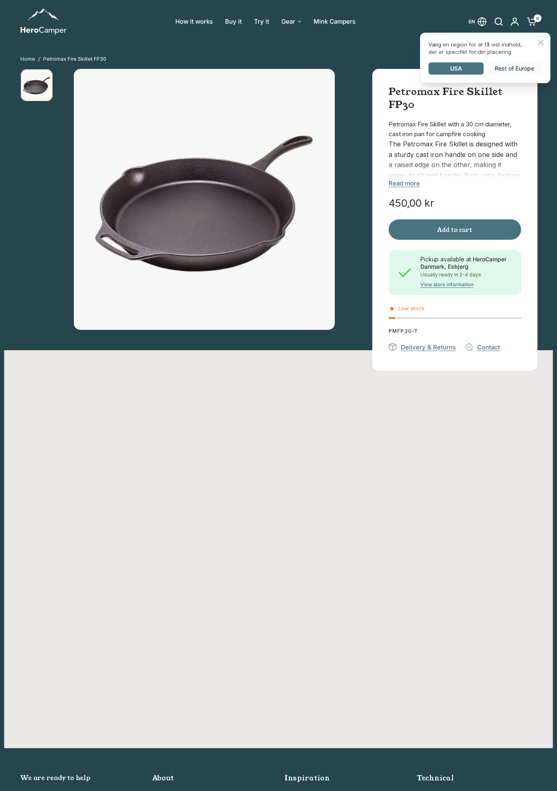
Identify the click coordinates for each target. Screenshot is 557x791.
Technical (435, 778)
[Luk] (541, 43)
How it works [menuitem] (194, 21)
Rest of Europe (514, 68)
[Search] (499, 21)
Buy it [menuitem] (233, 21)
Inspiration (307, 778)
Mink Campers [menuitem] (335, 21)
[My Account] (515, 21)
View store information (446, 284)
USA (456, 68)
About (163, 778)
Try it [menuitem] (261, 21)
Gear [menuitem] (288, 21)
